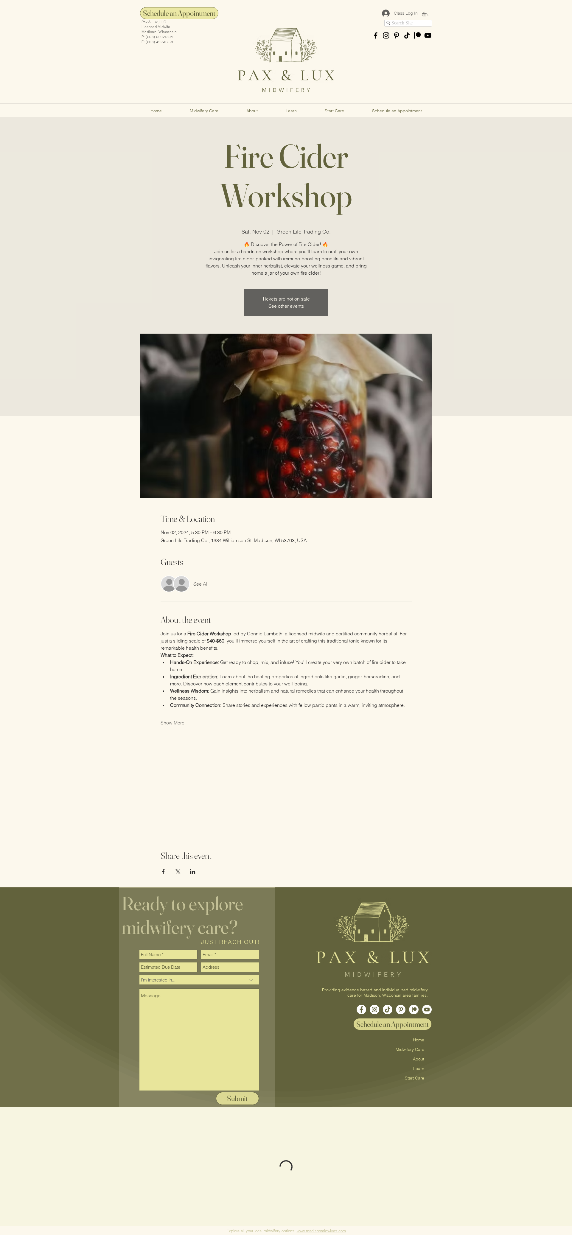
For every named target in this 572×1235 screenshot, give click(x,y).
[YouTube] (427, 1009)
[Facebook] (361, 1009)
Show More (172, 723)
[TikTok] (407, 35)
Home (418, 1040)
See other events (286, 306)
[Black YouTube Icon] (428, 35)
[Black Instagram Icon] (386, 35)
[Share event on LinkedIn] (192, 871)
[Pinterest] (396, 35)
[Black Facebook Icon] (376, 35)
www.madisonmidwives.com (321, 1230)
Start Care (414, 1078)
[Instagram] (374, 1009)
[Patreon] (417, 35)
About (418, 1059)
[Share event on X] (178, 871)
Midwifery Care (410, 1049)
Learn (418, 1068)
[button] (427, 14)
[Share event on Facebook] (163, 871)
